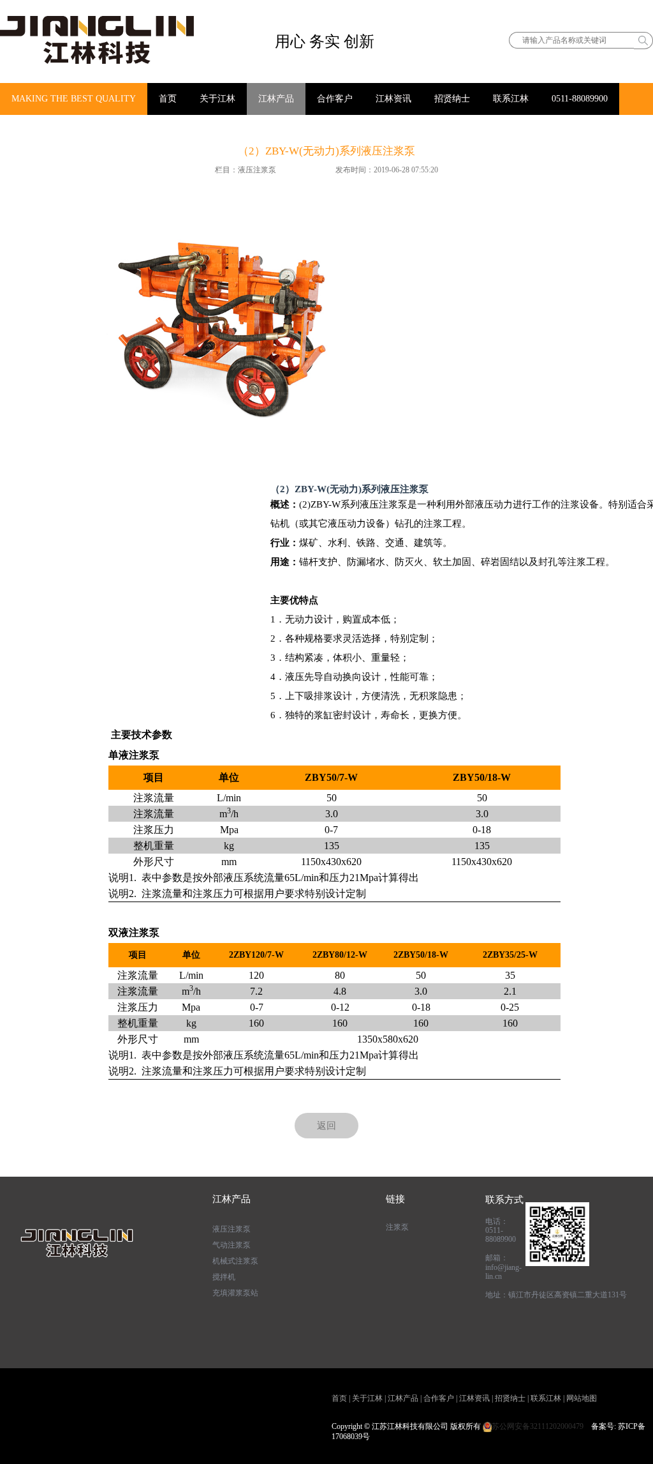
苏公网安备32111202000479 (537, 1426)
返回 (326, 1126)
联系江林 (511, 98)
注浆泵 (397, 1227)
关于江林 (217, 98)
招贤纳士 (452, 98)
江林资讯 (393, 98)
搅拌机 (223, 1276)
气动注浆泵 (231, 1245)
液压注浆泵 (231, 1229)
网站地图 (581, 1398)
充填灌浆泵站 (235, 1292)
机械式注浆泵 (235, 1260)
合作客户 (335, 98)
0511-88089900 (580, 98)
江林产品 (276, 98)
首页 (168, 98)
